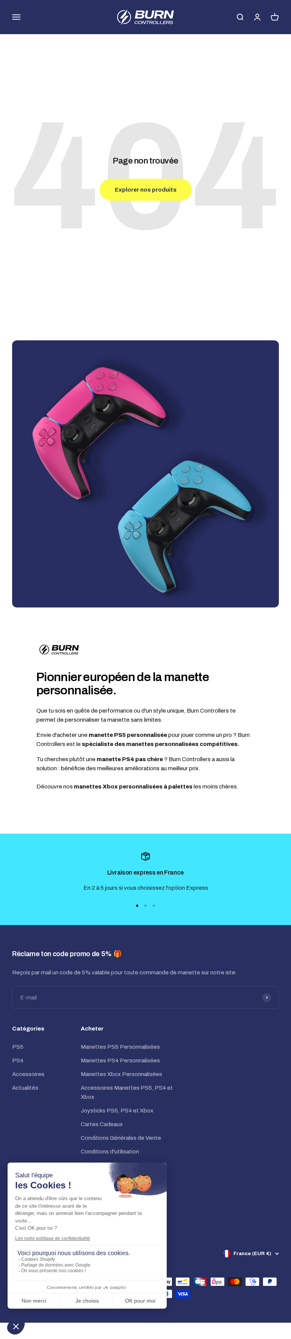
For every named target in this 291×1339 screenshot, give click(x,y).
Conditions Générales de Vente (121, 1138)
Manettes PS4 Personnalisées (120, 1060)
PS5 (17, 1047)
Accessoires (28, 1074)
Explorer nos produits (146, 190)
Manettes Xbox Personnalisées (121, 1074)
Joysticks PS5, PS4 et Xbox (117, 1111)
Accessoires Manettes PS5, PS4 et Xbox (127, 1092)
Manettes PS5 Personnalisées (120, 1047)
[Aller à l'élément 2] (145, 906)
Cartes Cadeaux (102, 1124)
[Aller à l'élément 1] (137, 906)
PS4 (17, 1060)
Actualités (25, 1088)
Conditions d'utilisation (110, 1152)
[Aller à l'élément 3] (154, 906)
